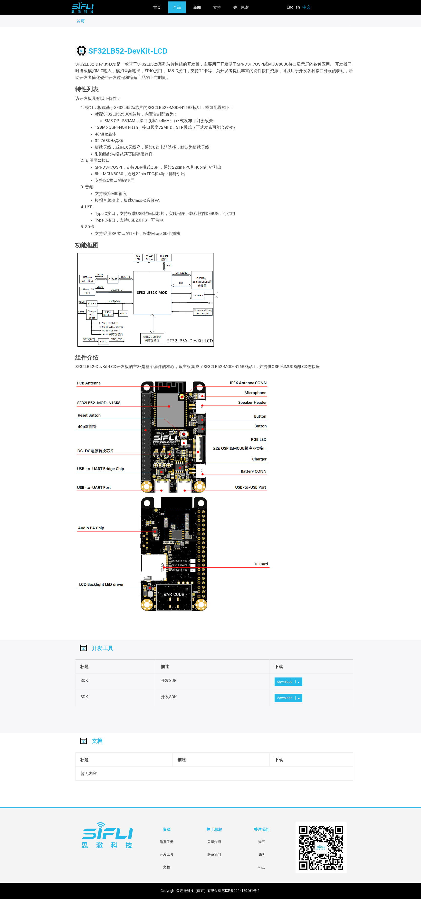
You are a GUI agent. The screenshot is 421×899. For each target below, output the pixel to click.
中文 (306, 7)
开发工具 (166, 854)
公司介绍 (214, 842)
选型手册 (166, 842)
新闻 (197, 7)
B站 (262, 854)
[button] (288, 681)
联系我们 (214, 854)
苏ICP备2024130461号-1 (241, 891)
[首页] (104, 7)
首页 (157, 7)
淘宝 (261, 842)
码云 (261, 867)
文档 (166, 867)
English (293, 7)
